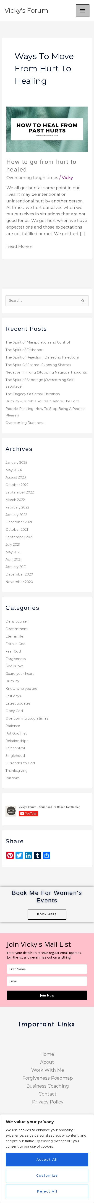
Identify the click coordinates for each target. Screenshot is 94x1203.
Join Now (47, 995)
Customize (47, 1175)
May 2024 (13, 470)
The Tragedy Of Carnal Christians (32, 394)
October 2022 (17, 485)
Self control (15, 748)
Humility (12, 681)
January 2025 (16, 463)
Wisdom (12, 778)
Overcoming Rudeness (24, 423)
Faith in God (15, 644)
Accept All (47, 1160)
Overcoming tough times (32, 177)
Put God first (16, 733)
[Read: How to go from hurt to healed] (47, 129)
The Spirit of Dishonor (23, 350)
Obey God (14, 711)
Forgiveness (15, 659)
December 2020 (19, 574)
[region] (47, 1158)
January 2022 (16, 515)
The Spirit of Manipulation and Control (37, 342)
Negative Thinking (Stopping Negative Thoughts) (46, 372)
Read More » (19, 246)
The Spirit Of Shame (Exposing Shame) (38, 365)
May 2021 (13, 552)
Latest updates (17, 703)
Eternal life (14, 636)
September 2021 (19, 537)
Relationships (16, 741)
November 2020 (19, 582)
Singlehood (15, 756)
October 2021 (16, 530)
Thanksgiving (16, 771)
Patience (12, 726)
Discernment (16, 629)
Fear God (13, 651)
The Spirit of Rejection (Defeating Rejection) (42, 357)
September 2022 (19, 492)
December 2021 (18, 522)
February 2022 (17, 507)
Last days (13, 696)
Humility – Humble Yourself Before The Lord (42, 401)
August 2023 (15, 477)
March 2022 (15, 500)
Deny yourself (17, 621)
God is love (14, 666)
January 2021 (16, 567)
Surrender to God (20, 763)
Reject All (47, 1191)
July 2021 (12, 545)
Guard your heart (19, 674)
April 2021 (13, 559)
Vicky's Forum (26, 10)
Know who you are (21, 689)
